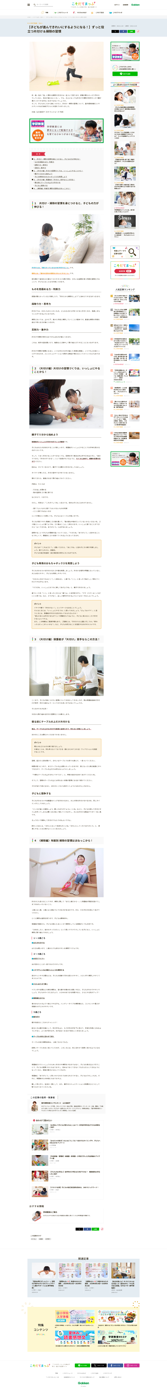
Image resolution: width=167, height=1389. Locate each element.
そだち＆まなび (81, 12)
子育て (48, 1239)
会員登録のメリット (69, 1377)
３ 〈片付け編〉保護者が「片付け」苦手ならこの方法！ (54, 179)
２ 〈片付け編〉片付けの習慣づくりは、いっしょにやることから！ (58, 171)
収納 (41, 1239)
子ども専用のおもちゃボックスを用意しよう (51, 176)
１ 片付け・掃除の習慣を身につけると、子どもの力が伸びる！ (57, 159)
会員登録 (125, 5)
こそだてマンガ (117, 12)
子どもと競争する (41, 185)
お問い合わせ (117, 1377)
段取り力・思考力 (41, 165)
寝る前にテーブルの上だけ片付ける (47, 182)
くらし (34, 1239)
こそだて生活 (100, 12)
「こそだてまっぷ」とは (52, 1377)
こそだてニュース (62, 12)
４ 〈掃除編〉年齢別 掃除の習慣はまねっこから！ (52, 188)
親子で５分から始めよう (43, 174)
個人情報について (104, 1377)
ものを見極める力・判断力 (44, 162)
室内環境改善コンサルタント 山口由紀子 (55, 1103)
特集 (47, 12)
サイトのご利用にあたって (87, 1377)
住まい (41, 23)
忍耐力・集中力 (40, 168)
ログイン (117, 5)
